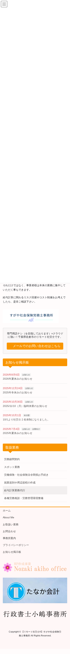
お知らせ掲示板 (12, 551)
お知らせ (26, 375)
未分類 (26, 415)
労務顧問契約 (12, 459)
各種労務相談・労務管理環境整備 (23, 498)
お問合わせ (9, 531)
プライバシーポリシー (16, 545)
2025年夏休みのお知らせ (17, 433)
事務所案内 (9, 538)
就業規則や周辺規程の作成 (19, 482)
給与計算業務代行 (14, 490)
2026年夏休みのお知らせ (17, 378)
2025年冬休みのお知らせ (17, 392)
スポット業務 (12, 466)
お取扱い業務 (10, 524)
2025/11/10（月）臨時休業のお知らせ (25, 405)
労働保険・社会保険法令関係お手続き (26, 474)
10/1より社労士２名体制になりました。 (26, 419)
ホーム (7, 510)
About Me (8, 517)
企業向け (36, 429)
